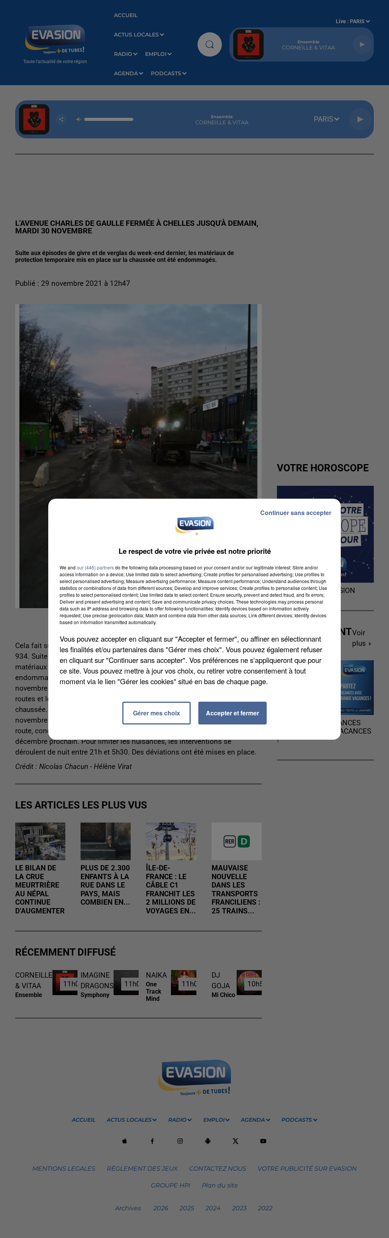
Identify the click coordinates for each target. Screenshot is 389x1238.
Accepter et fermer (232, 713)
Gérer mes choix (156, 713)
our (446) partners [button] (95, 567)
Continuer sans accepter (295, 512)
